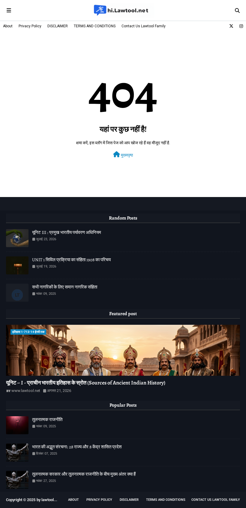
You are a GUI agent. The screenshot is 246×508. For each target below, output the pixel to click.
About (8, 26)
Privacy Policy (30, 26)
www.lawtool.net (25, 390)
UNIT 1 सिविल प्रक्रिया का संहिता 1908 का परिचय (71, 260)
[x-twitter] (231, 26)
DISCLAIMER (57, 26)
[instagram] (240, 26)
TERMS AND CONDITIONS (95, 26)
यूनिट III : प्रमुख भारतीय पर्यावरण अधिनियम (66, 232)
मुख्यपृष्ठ (126, 155)
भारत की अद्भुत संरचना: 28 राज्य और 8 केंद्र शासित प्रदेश (77, 447)
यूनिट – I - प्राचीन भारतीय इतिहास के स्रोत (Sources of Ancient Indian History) (85, 382)
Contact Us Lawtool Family (144, 26)
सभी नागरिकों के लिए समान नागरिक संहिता (64, 287)
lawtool (47, 500)
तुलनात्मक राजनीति (47, 420)
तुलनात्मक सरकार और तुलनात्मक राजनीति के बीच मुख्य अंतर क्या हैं (84, 474)
